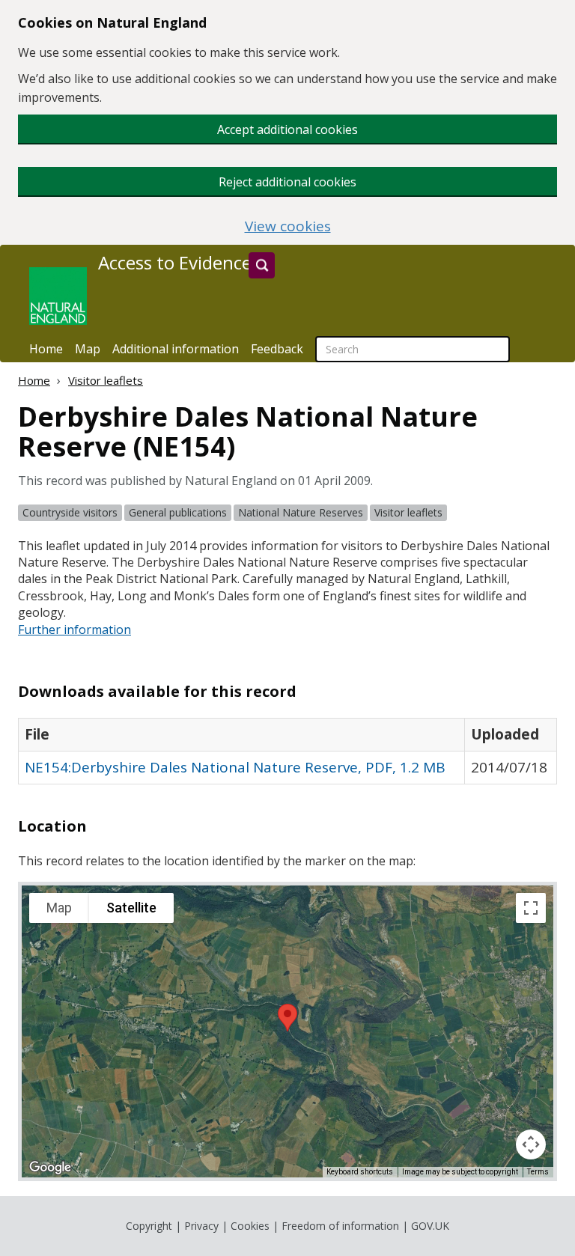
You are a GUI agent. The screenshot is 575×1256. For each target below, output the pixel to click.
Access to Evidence (175, 263)
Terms (538, 1172)
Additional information (175, 349)
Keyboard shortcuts (359, 1172)
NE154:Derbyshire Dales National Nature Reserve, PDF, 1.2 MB (235, 767)
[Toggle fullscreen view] (531, 908)
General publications (178, 512)
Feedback (277, 349)
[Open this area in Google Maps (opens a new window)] (50, 1167)
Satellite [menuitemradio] (131, 907)
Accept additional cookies (287, 129)
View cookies (288, 226)
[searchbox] (412, 349)
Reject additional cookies (287, 182)
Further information (74, 629)
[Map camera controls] (531, 1144)
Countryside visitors (70, 512)
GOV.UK (430, 1226)
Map (87, 349)
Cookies (250, 1226)
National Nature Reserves (300, 512)
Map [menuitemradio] (59, 907)
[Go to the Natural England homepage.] (58, 296)
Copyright (149, 1226)
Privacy (201, 1226)
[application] (287, 1031)
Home (46, 349)
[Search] (262, 265)
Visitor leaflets (105, 380)
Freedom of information (340, 1226)
